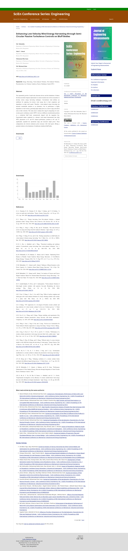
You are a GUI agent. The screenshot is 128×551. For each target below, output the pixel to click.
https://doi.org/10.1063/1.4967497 (51, 355)
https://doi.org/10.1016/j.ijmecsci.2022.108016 (36, 240)
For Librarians (95, 90)
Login (94, 9)
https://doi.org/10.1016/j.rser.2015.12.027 (38, 215)
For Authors (94, 87)
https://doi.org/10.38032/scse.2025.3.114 (29, 76)
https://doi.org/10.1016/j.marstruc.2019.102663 (28, 301)
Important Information (97, 82)
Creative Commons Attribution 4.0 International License (75, 125)
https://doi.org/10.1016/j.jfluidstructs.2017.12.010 (37, 363)
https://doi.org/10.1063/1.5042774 (24, 290)
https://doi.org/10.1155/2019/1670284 (43, 319)
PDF (19, 138)
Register (89, 9)
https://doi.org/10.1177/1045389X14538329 (27, 250)
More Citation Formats (71, 156)
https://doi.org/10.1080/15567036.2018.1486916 (28, 346)
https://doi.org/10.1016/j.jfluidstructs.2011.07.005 (28, 311)
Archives (23, 26)
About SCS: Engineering (20, 19)
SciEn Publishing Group (29, 539)
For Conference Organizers (99, 79)
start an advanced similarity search (34, 524)
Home (17, 26)
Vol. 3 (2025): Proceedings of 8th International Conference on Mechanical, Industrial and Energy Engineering (56, 26)
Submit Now (96, 69)
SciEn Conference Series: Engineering (41, 14)
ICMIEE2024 (94, 113)
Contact (54, 19)
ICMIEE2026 (94, 125)
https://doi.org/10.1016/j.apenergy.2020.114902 (40, 232)
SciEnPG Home (63, 19)
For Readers (94, 85)
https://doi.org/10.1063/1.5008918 (48, 336)
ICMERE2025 (94, 109)
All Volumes (45, 19)
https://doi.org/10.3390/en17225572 (31, 261)
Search (111, 19)
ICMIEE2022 (94, 116)
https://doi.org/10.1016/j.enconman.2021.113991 (47, 328)
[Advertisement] (64, 4)
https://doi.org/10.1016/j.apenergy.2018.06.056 (36, 382)
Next (83, 520)
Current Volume (34, 19)
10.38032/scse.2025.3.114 (75, 152)
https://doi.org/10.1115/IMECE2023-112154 (40, 269)
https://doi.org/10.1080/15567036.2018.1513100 (47, 223)
